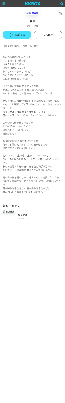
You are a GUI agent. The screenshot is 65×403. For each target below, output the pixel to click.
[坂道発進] (32, 13)
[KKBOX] (33, 3)
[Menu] (4, 4)
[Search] (62, 4)
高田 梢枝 (32, 25)
